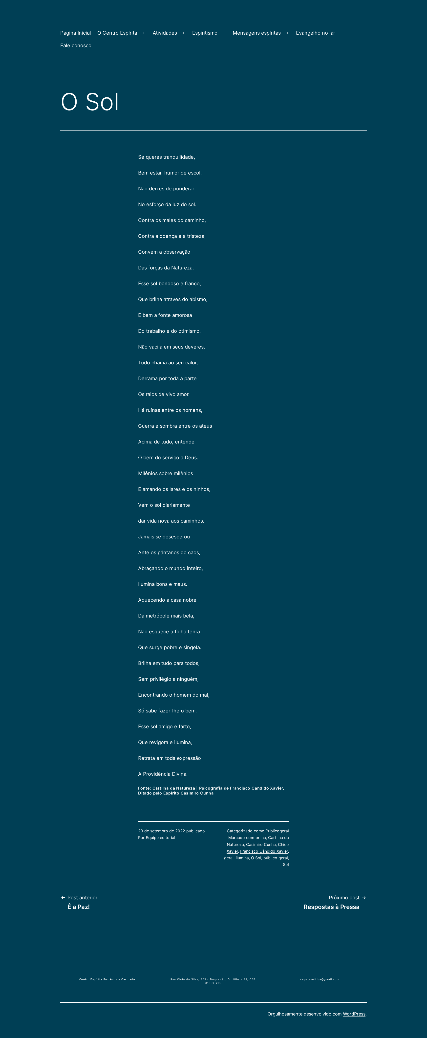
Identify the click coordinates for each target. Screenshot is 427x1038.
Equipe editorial (160, 837)
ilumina (242, 857)
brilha (261, 837)
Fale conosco (75, 45)
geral (229, 857)
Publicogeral (277, 830)
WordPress (354, 1013)
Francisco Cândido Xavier (264, 851)
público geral (275, 857)
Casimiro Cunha (261, 844)
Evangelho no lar (315, 33)
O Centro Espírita (117, 33)
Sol (286, 864)
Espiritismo (204, 33)
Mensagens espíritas (257, 33)
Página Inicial (75, 33)
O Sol (256, 857)
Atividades (165, 33)
